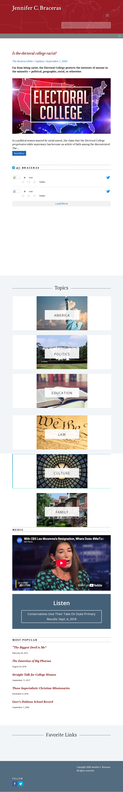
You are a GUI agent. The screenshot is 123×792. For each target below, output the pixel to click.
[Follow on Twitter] (20, 783)
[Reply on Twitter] (24, 182)
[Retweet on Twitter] (30, 182)
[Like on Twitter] (35, 182)
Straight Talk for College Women (34, 675)
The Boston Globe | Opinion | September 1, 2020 (40, 61)
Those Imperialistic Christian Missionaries (41, 688)
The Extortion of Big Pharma (31, 661)
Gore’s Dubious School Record (32, 702)
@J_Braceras (27, 168)
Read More (19, 153)
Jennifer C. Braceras (36, 8)
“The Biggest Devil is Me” (29, 647)
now (31, 177)
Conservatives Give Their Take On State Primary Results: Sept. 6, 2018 (61, 616)
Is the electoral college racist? (34, 53)
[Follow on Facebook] (14, 783)
